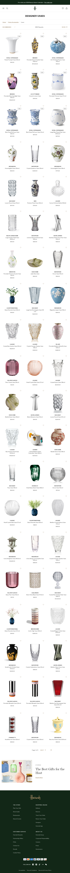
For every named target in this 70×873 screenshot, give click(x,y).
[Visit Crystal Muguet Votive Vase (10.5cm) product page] (58, 605)
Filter (63, 27)
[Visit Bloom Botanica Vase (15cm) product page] (35, 391)
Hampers (38, 822)
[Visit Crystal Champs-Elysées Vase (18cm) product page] (35, 320)
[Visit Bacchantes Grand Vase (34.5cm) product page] (12, 425)
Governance (39, 849)
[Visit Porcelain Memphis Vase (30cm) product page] (35, 677)
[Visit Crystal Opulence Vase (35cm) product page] (35, 142)
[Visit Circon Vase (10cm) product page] (58, 461)
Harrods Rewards (18, 835)
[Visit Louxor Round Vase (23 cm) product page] (58, 391)
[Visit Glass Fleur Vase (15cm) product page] (12, 568)
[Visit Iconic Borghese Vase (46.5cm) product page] (12, 532)
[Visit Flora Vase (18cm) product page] (12, 461)
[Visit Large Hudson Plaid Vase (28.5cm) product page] (12, 211)
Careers (38, 842)
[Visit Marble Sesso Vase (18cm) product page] (12, 391)
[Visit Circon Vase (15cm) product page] (58, 247)
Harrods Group (40, 835)
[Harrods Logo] (35, 797)
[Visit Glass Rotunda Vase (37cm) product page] (12, 605)
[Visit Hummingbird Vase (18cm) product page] (58, 142)
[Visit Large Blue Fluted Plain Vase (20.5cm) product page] (58, 106)
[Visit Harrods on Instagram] (36, 864)
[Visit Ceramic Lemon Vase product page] (35, 70)
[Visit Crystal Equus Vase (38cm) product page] (58, 356)
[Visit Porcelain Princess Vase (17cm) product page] (58, 70)
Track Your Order (40, 815)
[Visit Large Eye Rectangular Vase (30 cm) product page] (35, 284)
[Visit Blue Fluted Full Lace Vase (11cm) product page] (35, 106)
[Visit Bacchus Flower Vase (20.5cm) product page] (58, 713)
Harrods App (39, 826)
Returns (38, 811)
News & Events (17, 819)
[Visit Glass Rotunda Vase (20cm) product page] (35, 496)
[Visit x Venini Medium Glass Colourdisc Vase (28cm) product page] (35, 425)
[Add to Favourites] (21, 33)
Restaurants (16, 815)
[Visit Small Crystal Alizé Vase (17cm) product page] (35, 356)
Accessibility (22, 870)
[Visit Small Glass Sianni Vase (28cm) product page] (35, 461)
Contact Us (16, 845)
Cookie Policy (16, 853)
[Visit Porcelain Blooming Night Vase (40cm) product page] (12, 70)
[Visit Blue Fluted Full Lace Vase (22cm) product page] (12, 106)
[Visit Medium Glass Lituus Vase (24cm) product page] (58, 641)
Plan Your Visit (17, 808)
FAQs (14, 842)
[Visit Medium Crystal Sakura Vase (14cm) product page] (58, 496)
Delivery (38, 808)
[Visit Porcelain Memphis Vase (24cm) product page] (12, 677)
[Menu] (3, 8)
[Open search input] (7, 8)
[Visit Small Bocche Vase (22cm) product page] (12, 713)
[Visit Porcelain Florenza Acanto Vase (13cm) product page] (12, 247)
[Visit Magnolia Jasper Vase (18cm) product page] (58, 284)
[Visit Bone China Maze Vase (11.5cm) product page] (35, 568)
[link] (17, 771)
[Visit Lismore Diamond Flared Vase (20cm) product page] (35, 211)
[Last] (51, 750)
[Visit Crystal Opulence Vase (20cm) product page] (35, 713)
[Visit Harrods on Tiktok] (39, 864)
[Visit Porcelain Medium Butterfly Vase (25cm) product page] (58, 320)
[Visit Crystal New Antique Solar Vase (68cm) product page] (58, 568)
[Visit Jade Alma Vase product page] (35, 247)
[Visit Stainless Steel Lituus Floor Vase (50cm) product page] (58, 211)
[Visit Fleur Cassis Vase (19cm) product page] (12, 356)
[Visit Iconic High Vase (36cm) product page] (35, 605)
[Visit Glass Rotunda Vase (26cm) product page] (12, 284)
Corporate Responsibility (42, 838)
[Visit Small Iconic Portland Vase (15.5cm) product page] (12, 641)
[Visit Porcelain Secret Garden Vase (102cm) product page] (35, 33)
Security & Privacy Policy (45, 870)
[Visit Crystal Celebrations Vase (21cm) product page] (35, 641)
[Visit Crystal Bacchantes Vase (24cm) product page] (12, 320)
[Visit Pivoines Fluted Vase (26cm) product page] (35, 177)
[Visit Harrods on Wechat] (46, 864)
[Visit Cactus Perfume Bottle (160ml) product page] (58, 177)
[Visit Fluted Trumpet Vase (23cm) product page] (12, 33)
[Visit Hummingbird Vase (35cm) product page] (12, 142)
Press (37, 845)
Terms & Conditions (32, 870)
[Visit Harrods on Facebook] (33, 864)
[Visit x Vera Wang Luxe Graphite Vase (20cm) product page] (35, 532)
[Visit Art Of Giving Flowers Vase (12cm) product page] (58, 33)
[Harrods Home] (35, 8)
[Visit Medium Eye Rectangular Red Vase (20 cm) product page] (58, 677)
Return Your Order (41, 819)
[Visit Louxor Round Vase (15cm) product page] (12, 177)
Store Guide (16, 811)
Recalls (15, 849)
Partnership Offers (18, 838)
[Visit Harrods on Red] (43, 864)
